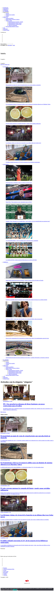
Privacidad (5, 572)
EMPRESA (5, 10)
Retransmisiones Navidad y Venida (15, 21)
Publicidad (5, 28)
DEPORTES (6, 8)
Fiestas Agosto (6, 30)
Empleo (7, 13)
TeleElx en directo (9, 18)
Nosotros (5, 567)
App (4, 27)
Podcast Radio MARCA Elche (12, 26)
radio (14, 45)
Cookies (5, 573)
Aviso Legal (5, 571)
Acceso (4, 570)
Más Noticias (3, 412)
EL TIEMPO (6, 11)
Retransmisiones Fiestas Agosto (15, 23)
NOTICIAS (5, 7)
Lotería (7, 15)
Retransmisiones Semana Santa (14, 24)
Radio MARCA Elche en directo (12, 19)
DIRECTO (5, 17)
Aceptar (14, 589)
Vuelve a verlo (9, 20)
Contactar (5, 575)
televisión (10, 45)
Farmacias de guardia (10, 14)
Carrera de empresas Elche (8, 569)
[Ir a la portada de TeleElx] (9, 50)
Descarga (5, 64)
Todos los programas (12, 25)
